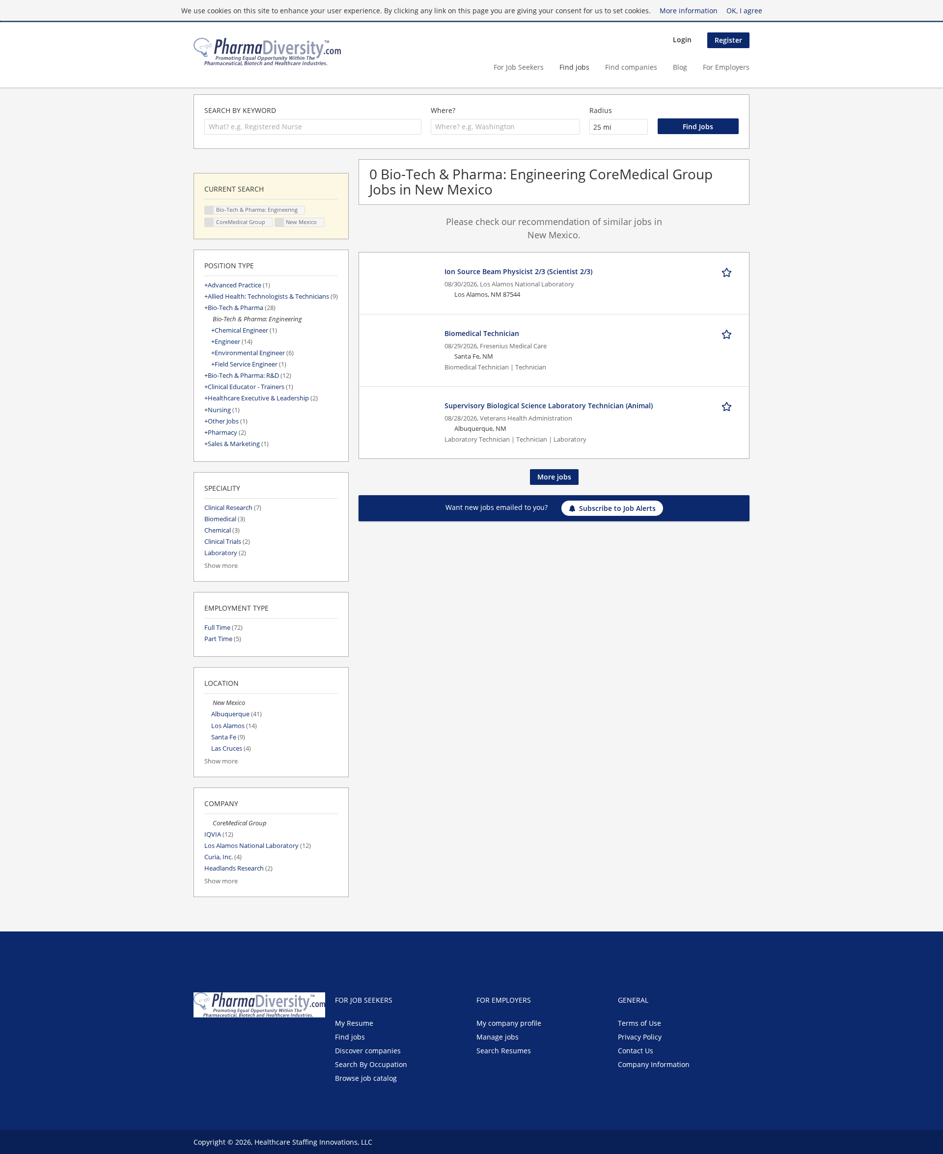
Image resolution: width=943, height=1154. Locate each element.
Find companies (631, 67)
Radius (600, 110)
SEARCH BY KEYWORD (240, 110)
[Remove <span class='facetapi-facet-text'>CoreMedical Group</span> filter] (209, 222)
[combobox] (312, 127)
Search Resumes (503, 1050)
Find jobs (574, 67)
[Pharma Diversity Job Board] (267, 52)
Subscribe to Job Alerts (617, 508)
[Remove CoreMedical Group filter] (208, 823)
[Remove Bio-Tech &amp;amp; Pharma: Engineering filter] (208, 319)
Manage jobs (497, 1036)
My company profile (508, 1023)
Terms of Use (639, 1023)
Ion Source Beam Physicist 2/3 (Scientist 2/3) (518, 271)
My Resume (354, 1023)
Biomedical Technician (481, 333)
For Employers (726, 67)
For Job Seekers (519, 67)
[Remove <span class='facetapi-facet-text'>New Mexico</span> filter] (279, 222)
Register (728, 40)
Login (682, 39)
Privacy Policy (640, 1036)
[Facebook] (201, 1038)
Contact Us (635, 1050)
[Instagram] (247, 1038)
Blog (680, 67)
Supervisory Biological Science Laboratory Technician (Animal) (548, 405)
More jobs (554, 476)
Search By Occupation (371, 1064)
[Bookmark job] (728, 271)
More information (689, 10)
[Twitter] (217, 1038)
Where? (443, 110)
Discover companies (368, 1050)
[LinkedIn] (233, 1038)
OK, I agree (744, 10)
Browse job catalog (366, 1078)
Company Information (654, 1064)
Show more (221, 566)
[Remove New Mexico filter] (208, 703)
